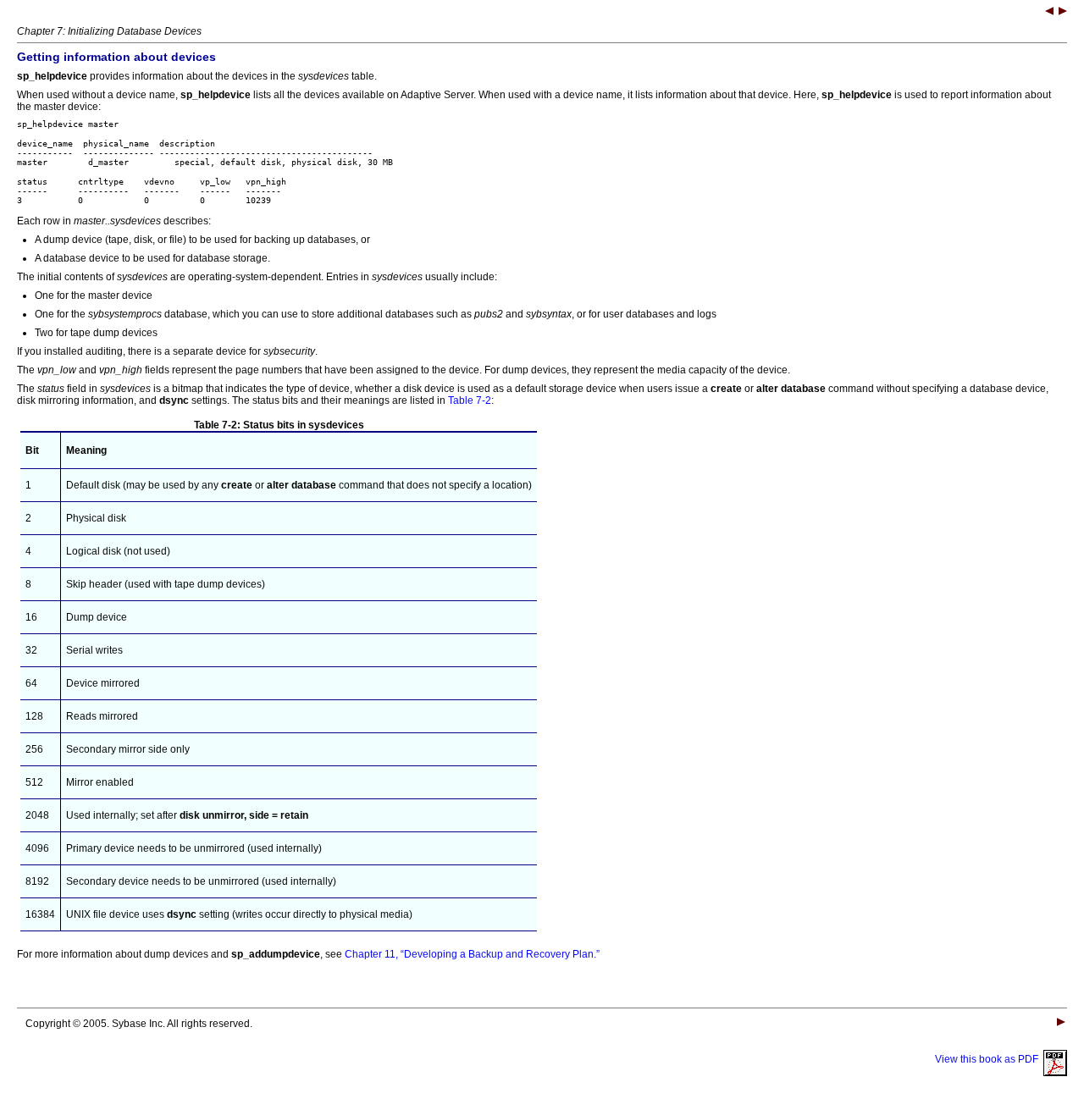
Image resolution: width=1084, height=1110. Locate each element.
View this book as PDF (989, 1059)
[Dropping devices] (1063, 13)
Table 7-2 (469, 400)
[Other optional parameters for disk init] (1049, 13)
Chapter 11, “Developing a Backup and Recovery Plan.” (472, 954)
